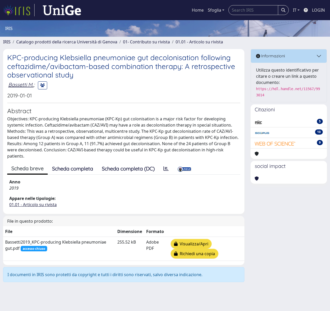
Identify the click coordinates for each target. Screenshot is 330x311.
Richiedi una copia (196, 253)
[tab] (166, 168)
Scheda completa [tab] (72, 168)
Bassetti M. (21, 84)
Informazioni (272, 55)
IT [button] (294, 10)
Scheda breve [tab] (27, 168)
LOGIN (318, 10)
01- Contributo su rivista (146, 42)
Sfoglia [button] (214, 10)
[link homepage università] (62, 10)
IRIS (7, 42)
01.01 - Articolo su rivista (199, 42)
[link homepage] (19, 10)
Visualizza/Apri (193, 244)
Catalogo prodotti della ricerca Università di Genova (66, 42)
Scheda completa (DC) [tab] (128, 168)
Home (198, 10)
